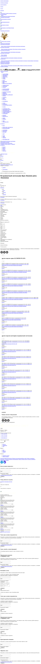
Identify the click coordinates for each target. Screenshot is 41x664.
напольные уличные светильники (17, 60)
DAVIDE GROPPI (6, 89)
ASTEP (4, 77)
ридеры (15, 49)
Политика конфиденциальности (6, 458)
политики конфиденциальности (6, 475)
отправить (2, 476)
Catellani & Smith (6, 85)
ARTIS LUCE (5, 76)
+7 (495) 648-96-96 (3, 433)
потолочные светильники (5, 44)
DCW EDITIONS (6, 90)
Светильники (5, 169)
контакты (2, 10)
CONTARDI (5, 86)
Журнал (4, 148)
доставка (4, 192)
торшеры (21, 65)
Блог (3, 450)
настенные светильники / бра (9, 49)
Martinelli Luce (5, 116)
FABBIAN (4, 97)
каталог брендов (3, 4)
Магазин (4, 444)
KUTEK (4, 106)
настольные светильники (5, 50)
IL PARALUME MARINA (7, 105)
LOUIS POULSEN (6, 110)
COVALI (4, 87)
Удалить (1, 505)
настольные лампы (7, 52)
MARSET (4, 115)
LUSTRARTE (5, 113)
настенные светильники (4, 47)
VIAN (4, 135)
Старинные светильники (5, 30)
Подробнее (2, 197)
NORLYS (4, 119)
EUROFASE (5, 93)
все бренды (2, 123)
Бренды (4, 147)
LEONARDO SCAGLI (7, 109)
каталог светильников (4, 0)
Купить (3, 268)
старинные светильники (4, 63)
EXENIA (4, 95)
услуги (1, 8)
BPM (3, 82)
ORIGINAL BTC (6, 121)
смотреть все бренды (4, 71)
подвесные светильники (11, 46)
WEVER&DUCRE (6, 139)
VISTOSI (4, 137)
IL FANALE (5, 104)
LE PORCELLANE (6, 108)
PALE (4, 125)
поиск (6, 153)
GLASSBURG (5, 101)
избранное (2, 153)
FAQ (3, 446)
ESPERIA (4, 92)
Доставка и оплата (6, 455)
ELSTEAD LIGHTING (7, 91)
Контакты (4, 150)
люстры (5, 46)
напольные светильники (4, 53)
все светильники (3, 14)
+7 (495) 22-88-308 (3, 435)
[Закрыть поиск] (11, 162)
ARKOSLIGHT (5, 74)
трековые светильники (18, 57)
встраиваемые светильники (9, 57)
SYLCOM (4, 132)
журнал (1, 6)
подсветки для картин (21, 49)
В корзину (2, 187)
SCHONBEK (5, 130)
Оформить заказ (3, 531)
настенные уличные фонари (28, 60)
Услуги (4, 149)
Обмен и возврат (6, 456)
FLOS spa (4, 99)
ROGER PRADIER (6, 128)
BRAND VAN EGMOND (7, 83)
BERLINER (5, 81)
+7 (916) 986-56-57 (3, 437)
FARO (4, 98)
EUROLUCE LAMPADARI (8, 94)
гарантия (4, 194)
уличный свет (2, 58)
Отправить (2, 588)
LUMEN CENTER (6, 112)
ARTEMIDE (5, 75)
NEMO (4, 118)
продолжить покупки (8, 481)
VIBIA (4, 136)
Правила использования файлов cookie (19, 458)
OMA (4, 120)
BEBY (4, 80)
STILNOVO (5, 131)
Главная (4, 167)
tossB (3, 133)
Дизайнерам (5, 445)
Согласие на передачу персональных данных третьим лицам (16, 459)
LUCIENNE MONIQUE (7, 111)
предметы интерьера (4, 2)
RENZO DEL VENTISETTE (8, 127)
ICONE (4, 103)
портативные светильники (15, 52)
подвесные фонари (7, 60)
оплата (4, 190)
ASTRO (4, 78)
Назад (2, 15)
